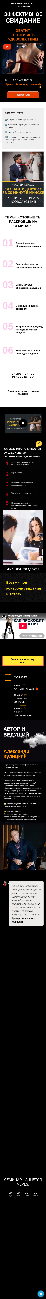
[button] (23, 94)
